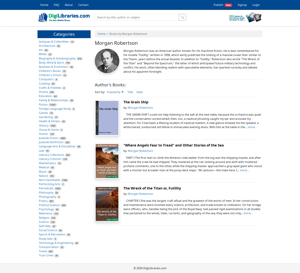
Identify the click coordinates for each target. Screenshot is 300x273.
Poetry (43, 201)
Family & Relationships (53, 100)
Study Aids (46, 239)
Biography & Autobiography (57, 58)
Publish (222, 5)
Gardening (46, 117)
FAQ (56, 5)
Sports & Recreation (52, 234)
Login (256, 5)
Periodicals (46, 188)
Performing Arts (49, 184)
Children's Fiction (50, 75)
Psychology (46, 209)
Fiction (43, 104)
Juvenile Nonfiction (51, 142)
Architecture (47, 46)
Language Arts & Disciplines (57, 146)
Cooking (44, 83)
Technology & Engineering (56, 243)
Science (44, 222)
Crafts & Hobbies (50, 88)
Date (139, 92)
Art (41, 50)
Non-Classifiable (49, 180)
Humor (43, 134)
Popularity (114, 92)
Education (45, 96)
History (43, 125)
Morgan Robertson (140, 108)
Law (41, 151)
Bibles (43, 54)
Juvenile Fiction (48, 138)
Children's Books (50, 71)
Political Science (49, 205)
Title (130, 92)
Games (43, 113)
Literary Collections (51, 155)
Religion (44, 218)
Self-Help (45, 226)
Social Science (48, 230)
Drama (43, 92)
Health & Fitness (49, 121)
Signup (242, 5)
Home (44, 5)
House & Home (49, 130)
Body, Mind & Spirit (51, 62)
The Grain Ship (135, 102)
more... (252, 127)
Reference (45, 213)
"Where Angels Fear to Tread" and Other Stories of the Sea (173, 145)
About (69, 5)
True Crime (46, 255)
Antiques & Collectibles (54, 42)
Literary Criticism (50, 159)
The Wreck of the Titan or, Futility (152, 188)
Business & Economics (53, 67)
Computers (46, 79)
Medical (44, 167)
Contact (83, 5)
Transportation (49, 247)
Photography (47, 197)
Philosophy (46, 192)
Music (43, 172)
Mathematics (47, 163)
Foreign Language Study (55, 109)
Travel (43, 251)
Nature (43, 176)
